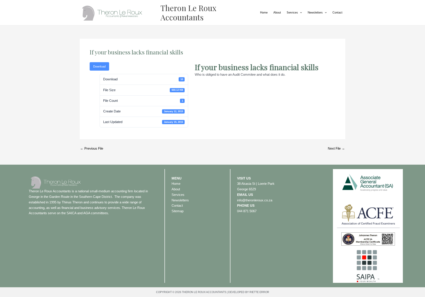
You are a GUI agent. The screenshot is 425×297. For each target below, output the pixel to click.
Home (264, 12)
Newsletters (315, 12)
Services (292, 12)
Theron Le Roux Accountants (188, 12)
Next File (336, 148)
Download (99, 66)
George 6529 (246, 189)
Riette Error (259, 292)
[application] (300, 12)
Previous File (91, 148)
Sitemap (178, 211)
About (277, 12)
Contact (337, 12)
